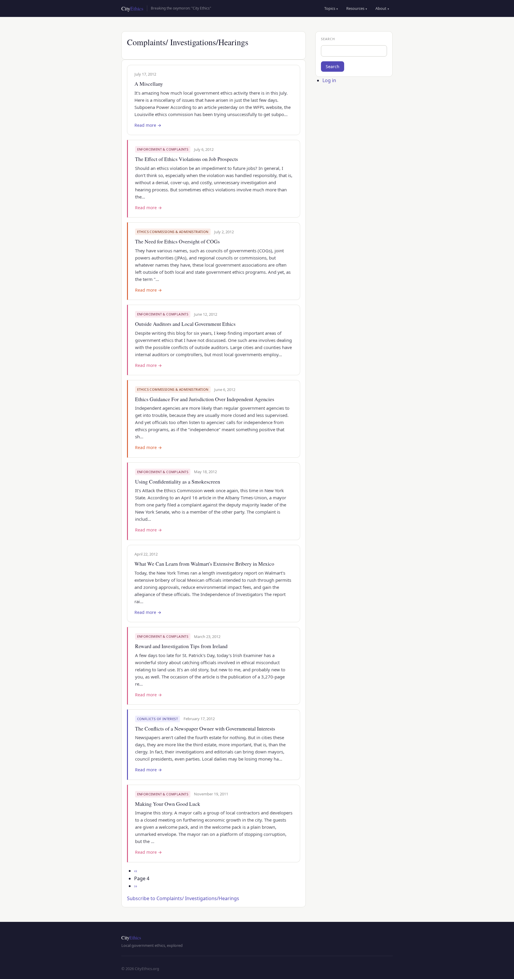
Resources (356, 8)
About (382, 8)
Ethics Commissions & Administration (173, 231)
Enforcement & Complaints (163, 149)
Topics (331, 8)
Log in (329, 80)
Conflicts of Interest (157, 719)
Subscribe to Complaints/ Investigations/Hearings (183, 898)
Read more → (147, 125)
